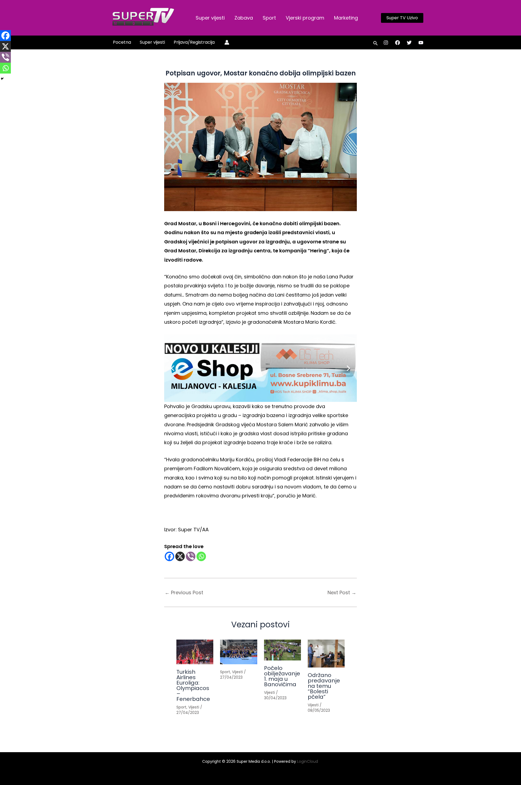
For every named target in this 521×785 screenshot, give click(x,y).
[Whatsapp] (201, 556)
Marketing (346, 17)
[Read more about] (238, 652)
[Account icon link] (226, 42)
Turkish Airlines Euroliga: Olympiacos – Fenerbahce (193, 685)
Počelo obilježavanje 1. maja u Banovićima (282, 676)
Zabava (243, 17)
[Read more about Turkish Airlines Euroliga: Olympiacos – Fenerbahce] (194, 652)
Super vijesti (210, 17)
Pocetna (122, 42)
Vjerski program (305, 17)
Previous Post (184, 592)
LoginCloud (308, 761)
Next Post (342, 592)
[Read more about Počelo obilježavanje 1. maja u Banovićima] (282, 650)
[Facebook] (397, 42)
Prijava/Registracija (194, 42)
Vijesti (193, 707)
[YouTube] (420, 42)
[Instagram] (385, 42)
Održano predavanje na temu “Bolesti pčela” (324, 686)
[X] (180, 556)
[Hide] (2, 79)
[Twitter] (409, 42)
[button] (402, 18)
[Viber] (190, 556)
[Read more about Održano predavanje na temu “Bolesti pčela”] (326, 653)
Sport (269, 17)
